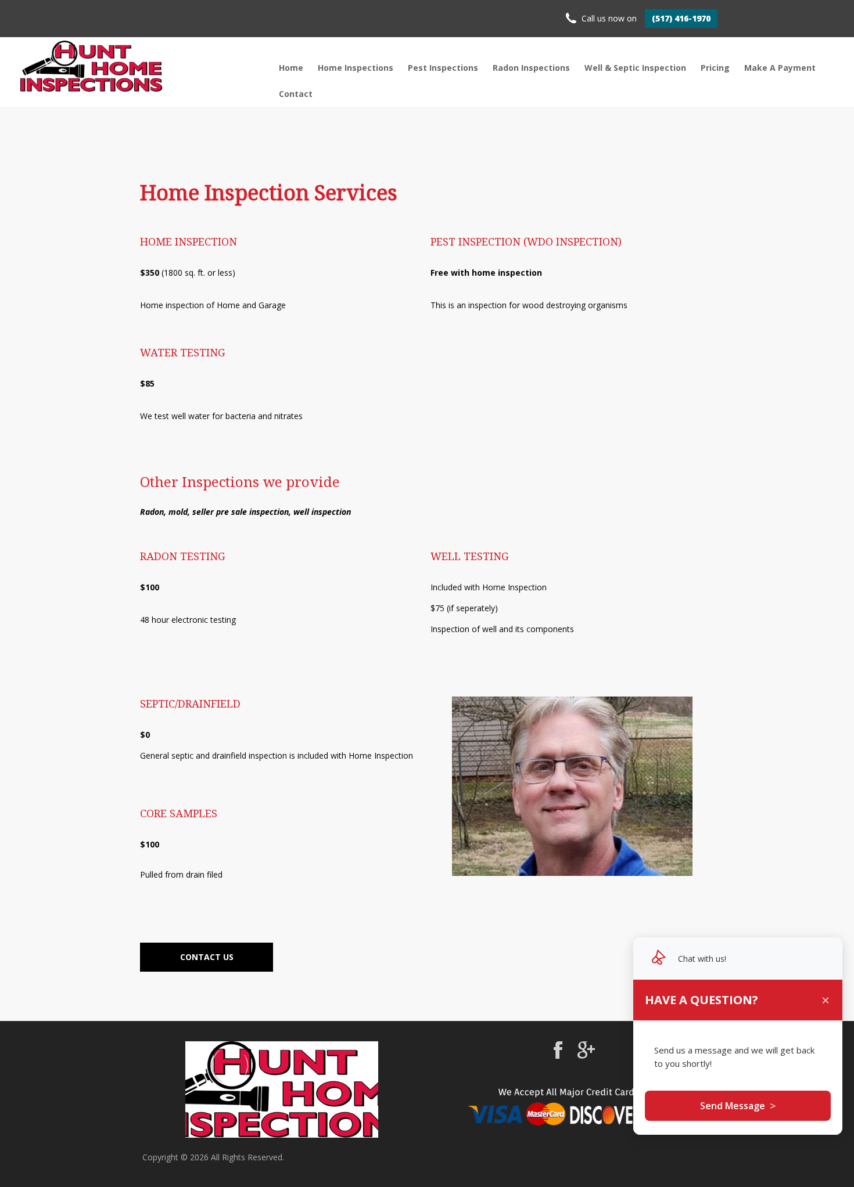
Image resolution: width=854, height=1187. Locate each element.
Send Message (738, 1106)
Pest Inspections (443, 67)
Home (291, 67)
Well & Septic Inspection (635, 67)
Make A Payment (780, 67)
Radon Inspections (531, 67)
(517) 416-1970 (681, 18)
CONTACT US (207, 956)
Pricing (715, 67)
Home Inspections (355, 67)
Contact (296, 93)
